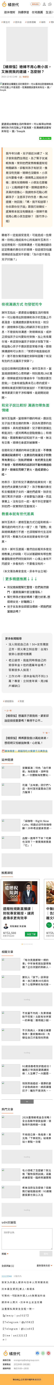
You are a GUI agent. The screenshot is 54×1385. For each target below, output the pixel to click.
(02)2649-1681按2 (22, 1364)
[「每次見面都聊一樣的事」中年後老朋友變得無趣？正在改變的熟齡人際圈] (11, 964)
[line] (43, 1353)
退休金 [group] (18, 22)
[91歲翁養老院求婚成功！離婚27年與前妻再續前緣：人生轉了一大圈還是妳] (11, 1070)
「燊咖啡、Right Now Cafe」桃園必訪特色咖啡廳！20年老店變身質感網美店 (37, 824)
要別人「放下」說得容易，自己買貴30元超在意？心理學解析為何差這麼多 (36, 980)
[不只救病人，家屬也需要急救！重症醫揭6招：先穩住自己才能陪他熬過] (11, 1034)
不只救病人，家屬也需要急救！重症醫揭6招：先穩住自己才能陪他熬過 (36, 1033)
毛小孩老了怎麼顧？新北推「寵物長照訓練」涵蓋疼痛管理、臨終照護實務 (36, 1173)
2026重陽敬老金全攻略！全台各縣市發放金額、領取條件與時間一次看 (37, 1120)
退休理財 (9, 12)
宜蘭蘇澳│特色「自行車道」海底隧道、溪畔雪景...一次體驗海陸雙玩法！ (36, 771)
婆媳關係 (9, 701)
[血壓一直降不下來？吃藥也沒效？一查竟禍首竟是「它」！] (11, 842)
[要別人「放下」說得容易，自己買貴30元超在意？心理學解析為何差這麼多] (11, 981)
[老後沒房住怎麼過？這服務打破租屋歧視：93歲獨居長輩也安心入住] (11, 1192)
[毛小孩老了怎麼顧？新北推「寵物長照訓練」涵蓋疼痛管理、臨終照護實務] (11, 1174)
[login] (44, 4)
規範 (4, 1253)
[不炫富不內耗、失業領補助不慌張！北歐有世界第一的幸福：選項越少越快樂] (11, 1017)
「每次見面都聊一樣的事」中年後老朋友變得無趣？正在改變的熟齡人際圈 (36, 963)
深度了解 (38, 934)
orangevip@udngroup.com (26, 1360)
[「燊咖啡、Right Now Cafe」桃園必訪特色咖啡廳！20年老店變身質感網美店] (11, 825)
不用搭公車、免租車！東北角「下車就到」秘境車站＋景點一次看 (36, 1138)
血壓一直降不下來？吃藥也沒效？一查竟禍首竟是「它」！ (36, 841)
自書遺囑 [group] (31, 22)
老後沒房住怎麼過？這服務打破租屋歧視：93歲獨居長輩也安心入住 (37, 1191)
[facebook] (37, 1353)
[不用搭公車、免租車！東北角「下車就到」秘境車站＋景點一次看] (11, 1139)
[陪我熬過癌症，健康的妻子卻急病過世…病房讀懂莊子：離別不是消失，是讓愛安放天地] (11, 1087)
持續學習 (23, 12)
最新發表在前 (43, 1265)
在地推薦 (37, 12)
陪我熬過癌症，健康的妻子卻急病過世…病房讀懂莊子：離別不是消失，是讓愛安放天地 (36, 1086)
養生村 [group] (6, 22)
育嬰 (22, 701)
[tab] (22, 944)
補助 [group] (43, 22)
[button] (50, 4)
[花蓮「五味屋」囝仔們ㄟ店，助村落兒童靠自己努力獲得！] (11, 789)
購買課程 (35, 4)
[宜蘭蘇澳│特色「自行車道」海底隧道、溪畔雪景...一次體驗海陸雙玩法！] (11, 772)
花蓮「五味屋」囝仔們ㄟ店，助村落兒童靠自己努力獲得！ (36, 788)
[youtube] (48, 1353)
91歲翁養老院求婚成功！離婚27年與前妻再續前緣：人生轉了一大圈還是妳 (37, 1069)
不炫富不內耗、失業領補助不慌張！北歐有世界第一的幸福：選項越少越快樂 (36, 1016)
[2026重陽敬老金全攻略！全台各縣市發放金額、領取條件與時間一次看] (11, 1121)
